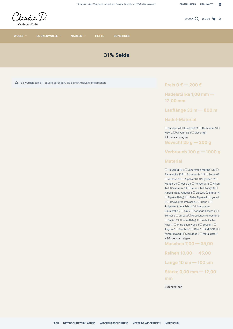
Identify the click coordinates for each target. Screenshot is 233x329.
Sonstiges (121, 36)
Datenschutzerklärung (79, 323)
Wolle (19, 36)
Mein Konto (206, 4)
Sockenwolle (47, 36)
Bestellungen (188, 4)
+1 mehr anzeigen (176, 137)
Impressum (172, 323)
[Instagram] (220, 4)
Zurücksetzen (173, 287)
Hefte (99, 36)
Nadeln (76, 36)
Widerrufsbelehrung (114, 323)
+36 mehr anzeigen (177, 238)
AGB (56, 323)
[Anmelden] (220, 19)
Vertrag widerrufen (147, 323)
